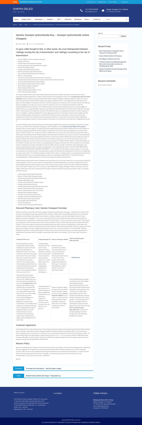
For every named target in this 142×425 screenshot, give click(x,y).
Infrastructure (91, 2)
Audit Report (39, 19)
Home (16, 19)
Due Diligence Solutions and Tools (109, 59)
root (30, 44)
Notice (87, 19)
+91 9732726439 (91, 9)
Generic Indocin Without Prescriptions (74, 126)
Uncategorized (39, 44)
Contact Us (124, 2)
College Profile (25, 19)
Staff (58, 19)
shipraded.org (75, 257)
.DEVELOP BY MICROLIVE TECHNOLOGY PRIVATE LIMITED (82, 422)
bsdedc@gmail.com (91, 11)
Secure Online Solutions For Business (110, 56)
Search (100, 33)
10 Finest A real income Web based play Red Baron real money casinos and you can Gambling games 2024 (112, 64)
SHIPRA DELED (23, 8)
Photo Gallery (113, 2)
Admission (68, 19)
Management (102, 2)
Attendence (78, 19)
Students (50, 19)
